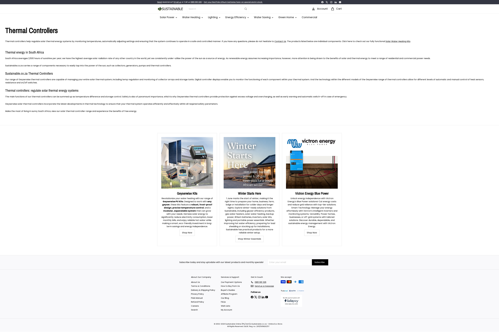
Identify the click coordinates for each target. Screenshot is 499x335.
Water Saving (262, 17)
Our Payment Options (231, 282)
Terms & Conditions (200, 286)
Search (194, 309)
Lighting (213, 17)
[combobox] (218, 9)
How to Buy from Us (230, 286)
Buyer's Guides (228, 290)
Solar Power (167, 17)
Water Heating (191, 17)
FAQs (223, 301)
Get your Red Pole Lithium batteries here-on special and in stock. (233, 2)
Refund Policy (197, 301)
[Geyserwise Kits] (187, 163)
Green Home (286, 17)
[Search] (246, 9)
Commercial (309, 17)
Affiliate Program (229, 294)
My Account (226, 309)
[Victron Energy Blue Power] (312, 163)
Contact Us (280, 41)
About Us (195, 282)
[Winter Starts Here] (249, 163)
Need (159, 2)
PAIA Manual (197, 298)
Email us (177, 2)
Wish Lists (225, 305)
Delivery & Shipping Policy (203, 290)
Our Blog (225, 298)
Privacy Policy (197, 294)
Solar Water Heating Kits (398, 41)
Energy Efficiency (236, 17)
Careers (195, 305)
